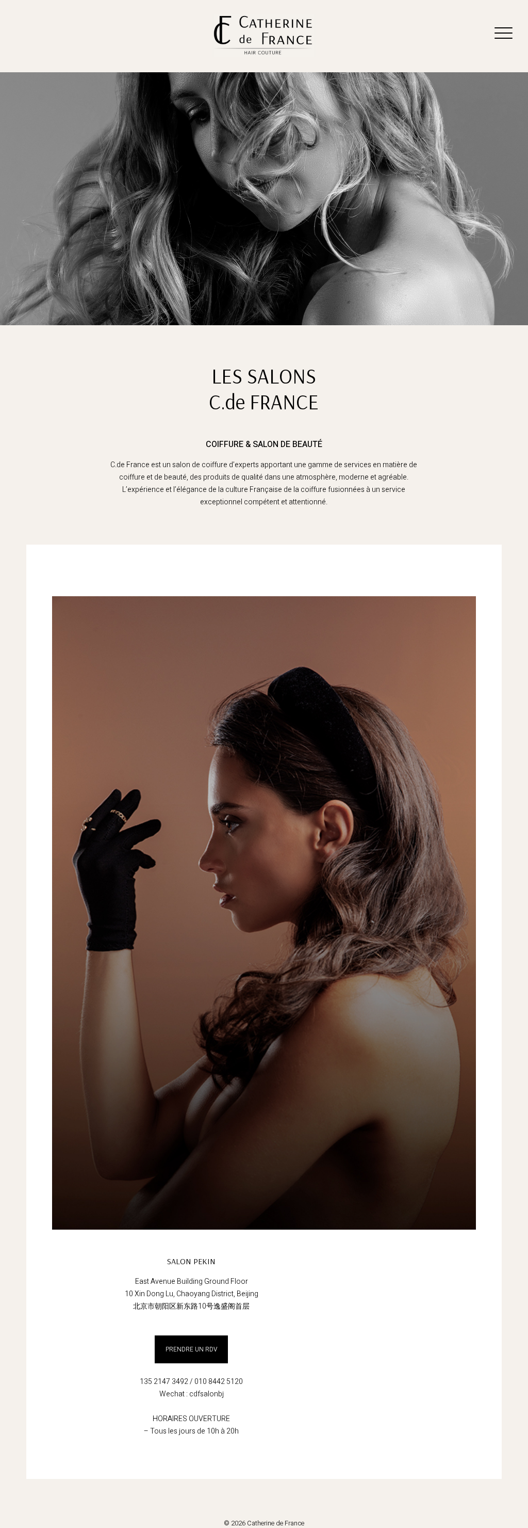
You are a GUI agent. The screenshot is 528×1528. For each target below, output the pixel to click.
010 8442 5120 (218, 1381)
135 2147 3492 (164, 1381)
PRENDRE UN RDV (191, 1349)
